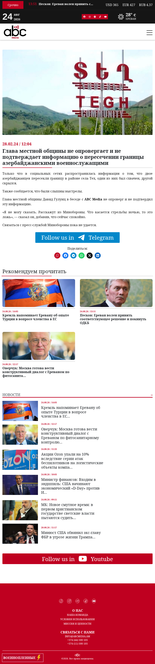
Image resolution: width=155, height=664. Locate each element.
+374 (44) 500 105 (77, 640)
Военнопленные (20, 658)
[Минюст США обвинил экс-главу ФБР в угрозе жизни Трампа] (20, 534)
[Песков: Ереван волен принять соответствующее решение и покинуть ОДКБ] (116, 293)
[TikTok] (100, 16)
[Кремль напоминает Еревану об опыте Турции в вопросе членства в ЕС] (38, 293)
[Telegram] (94, 16)
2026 (65, 658)
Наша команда (77, 615)
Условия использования (77, 619)
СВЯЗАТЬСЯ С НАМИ (77, 632)
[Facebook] (84, 16)
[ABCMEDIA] (15, 31)
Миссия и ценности (77, 623)
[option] (64, 5)
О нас (77, 610)
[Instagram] (89, 16)
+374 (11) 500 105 (77, 643)
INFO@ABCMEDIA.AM (77, 636)
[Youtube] (105, 16)
